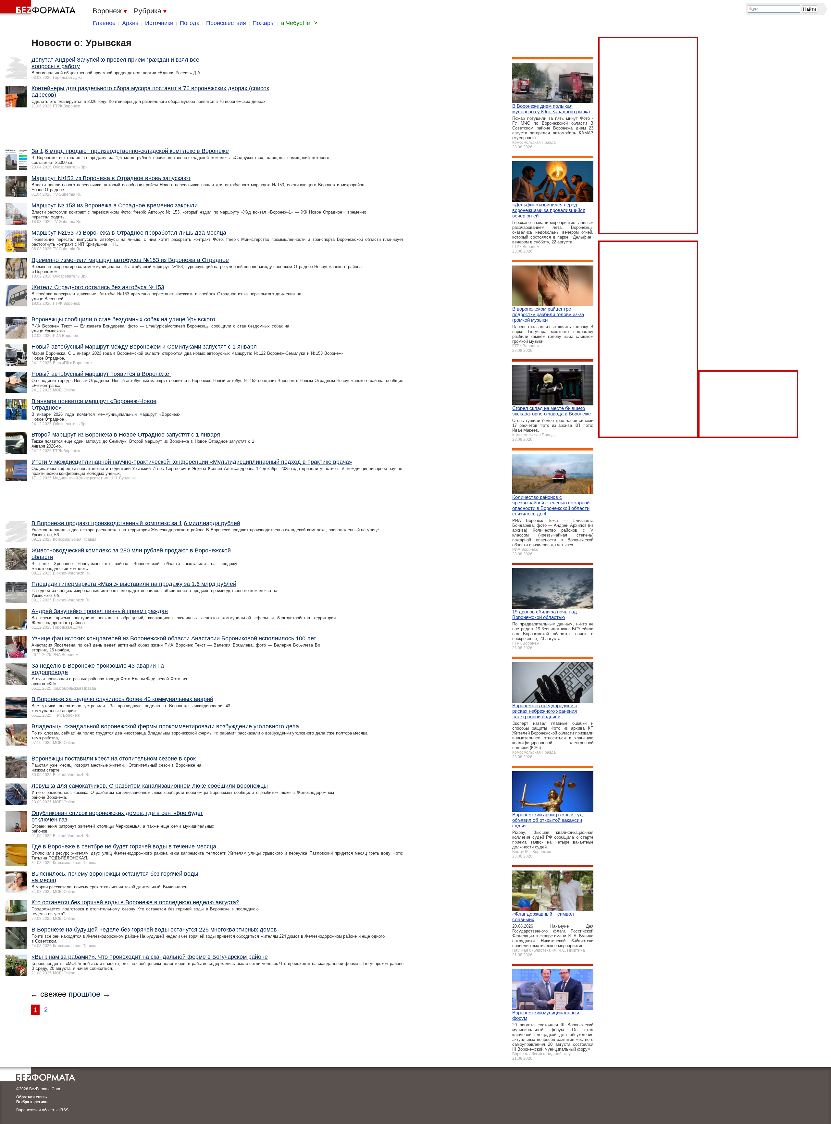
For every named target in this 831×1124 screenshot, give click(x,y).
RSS (64, 1110)
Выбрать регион (31, 1102)
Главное (104, 23)
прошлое (84, 994)
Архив (130, 23)
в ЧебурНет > (299, 23)
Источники (159, 23)
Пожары (264, 23)
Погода (190, 23)
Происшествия (226, 23)
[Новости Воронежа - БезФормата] (39, 8)
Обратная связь (31, 1097)
